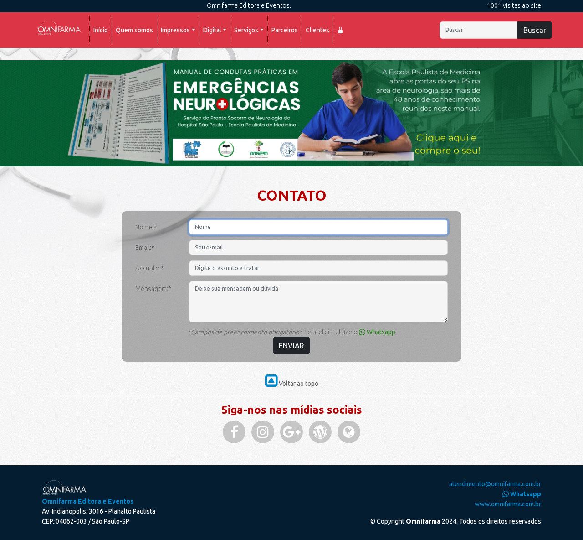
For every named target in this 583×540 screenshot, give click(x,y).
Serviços (246, 30)
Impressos (175, 30)
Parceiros (284, 30)
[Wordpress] (320, 432)
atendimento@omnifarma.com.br (495, 484)
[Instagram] (262, 432)
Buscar (534, 30)
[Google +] (291, 432)
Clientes (317, 30)
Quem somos (134, 30)
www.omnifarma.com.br (508, 504)
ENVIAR (291, 346)
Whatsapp (380, 332)
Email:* (144, 247)
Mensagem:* (153, 288)
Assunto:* (149, 268)
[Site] (349, 432)
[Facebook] (234, 432)
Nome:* (146, 227)
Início (102, 30)
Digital (212, 30)
